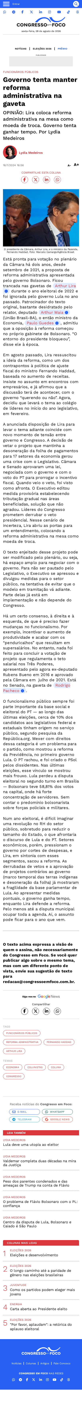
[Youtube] (59, 12)
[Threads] (77, 12)
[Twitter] (31, 12)
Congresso (13, 1076)
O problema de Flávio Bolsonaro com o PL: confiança (40, 1204)
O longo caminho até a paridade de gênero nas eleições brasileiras (40, 1272)
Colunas (31, 1363)
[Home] (41, 22)
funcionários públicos (21, 1033)
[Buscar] (76, 4)
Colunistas (35, 1067)
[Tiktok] (68, 12)
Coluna (56, 1067)
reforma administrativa (22, 1042)
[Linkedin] (40, 12)
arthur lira (14, 1051)
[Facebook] (22, 12)
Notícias (20, 48)
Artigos (44, 1363)
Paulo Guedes (40, 323)
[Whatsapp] (4, 12)
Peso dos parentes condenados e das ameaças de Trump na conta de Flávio (36, 1183)
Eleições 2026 (42, 48)
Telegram (24, 1119)
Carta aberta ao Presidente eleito (38, 1309)
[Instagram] (49, 12)
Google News (59, 1119)
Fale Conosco (62, 1363)
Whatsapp (57, 1111)
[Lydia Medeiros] (10, 152)
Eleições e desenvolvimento (34, 1255)
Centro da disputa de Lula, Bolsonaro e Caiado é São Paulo (37, 1224)
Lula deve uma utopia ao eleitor (31, 1144)
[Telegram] (13, 12)
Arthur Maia (52, 312)
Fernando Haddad (59, 1042)
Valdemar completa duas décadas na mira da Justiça (39, 1163)
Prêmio (62, 48)
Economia (12, 1067)
